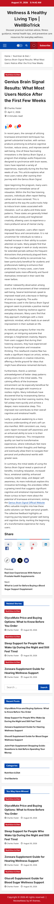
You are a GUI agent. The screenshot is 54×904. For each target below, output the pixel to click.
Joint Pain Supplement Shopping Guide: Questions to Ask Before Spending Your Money (24, 749)
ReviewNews (19, 900)
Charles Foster (14, 108)
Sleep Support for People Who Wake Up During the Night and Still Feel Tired (26, 647)
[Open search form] (26, 45)
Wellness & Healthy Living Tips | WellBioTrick (27, 19)
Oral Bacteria (11, 778)
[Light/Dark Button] (20, 45)
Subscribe (45, 45)
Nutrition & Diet (12, 74)
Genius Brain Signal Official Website (26, 502)
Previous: (22, 573)
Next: (24, 585)
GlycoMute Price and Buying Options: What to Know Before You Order (24, 621)
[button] (5, 45)
